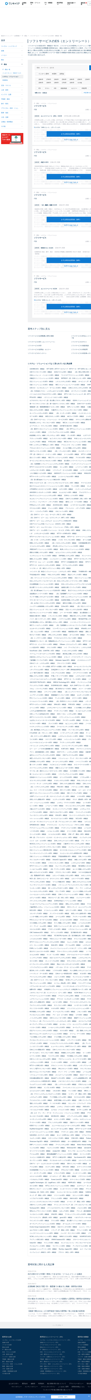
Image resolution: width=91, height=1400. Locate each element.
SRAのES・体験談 (60, 704)
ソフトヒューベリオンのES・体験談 (41, 1075)
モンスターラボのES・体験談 (39, 1116)
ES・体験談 (48, 3)
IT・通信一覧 (6, 69)
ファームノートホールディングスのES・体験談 (45, 654)
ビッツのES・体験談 (36, 806)
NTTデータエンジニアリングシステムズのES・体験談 (47, 942)
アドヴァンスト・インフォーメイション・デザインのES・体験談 (68, 825)
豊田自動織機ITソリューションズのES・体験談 (62, 1154)
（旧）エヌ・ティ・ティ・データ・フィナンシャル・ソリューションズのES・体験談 (57, 1113)
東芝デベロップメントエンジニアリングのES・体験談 (47, 793)
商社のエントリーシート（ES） (49, 1347)
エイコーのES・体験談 (60, 1002)
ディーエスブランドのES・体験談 (64, 1011)
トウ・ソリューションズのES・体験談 (42, 802)
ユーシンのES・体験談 (37, 707)
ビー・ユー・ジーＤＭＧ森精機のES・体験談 (44, 749)
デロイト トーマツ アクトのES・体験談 (64, 1065)
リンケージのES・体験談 (59, 1062)
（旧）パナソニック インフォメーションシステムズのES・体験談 (51, 578)
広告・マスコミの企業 (9, 1352)
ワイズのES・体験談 (36, 739)
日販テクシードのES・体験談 (79, 1122)
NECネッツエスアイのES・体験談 (74, 422)
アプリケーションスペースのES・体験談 (43, 996)
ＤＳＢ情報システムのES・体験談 (41, 923)
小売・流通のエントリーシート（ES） (51, 1369)
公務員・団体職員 (7, 122)
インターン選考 (44, 74)
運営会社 (25, 1383)
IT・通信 (4, 64)
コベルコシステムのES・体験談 (40, 546)
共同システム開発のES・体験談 (40, 799)
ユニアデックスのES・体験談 (39, 695)
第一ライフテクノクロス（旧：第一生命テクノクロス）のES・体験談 (52, 404)
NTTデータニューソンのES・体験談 (41, 866)
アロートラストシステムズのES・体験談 (70, 951)
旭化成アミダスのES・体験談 (60, 1078)
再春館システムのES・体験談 (71, 1053)
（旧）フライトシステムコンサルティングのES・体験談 (48, 1094)
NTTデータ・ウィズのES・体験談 (75, 679)
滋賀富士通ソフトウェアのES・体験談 (73, 587)
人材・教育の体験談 (84, 1354)
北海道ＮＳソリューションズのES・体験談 (44, 777)
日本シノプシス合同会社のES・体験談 (42, 714)
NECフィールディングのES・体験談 (41, 625)
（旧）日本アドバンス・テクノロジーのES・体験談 (46, 980)
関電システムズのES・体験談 (39, 543)
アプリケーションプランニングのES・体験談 (44, 828)
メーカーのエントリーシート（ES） (51, 1345)
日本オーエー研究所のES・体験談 (66, 973)
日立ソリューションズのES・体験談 (41, 381)
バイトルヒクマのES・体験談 (39, 1110)
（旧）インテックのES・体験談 (65, 413)
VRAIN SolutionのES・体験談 (61, 1239)
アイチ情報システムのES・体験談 (61, 1097)
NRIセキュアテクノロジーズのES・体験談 (43, 1211)
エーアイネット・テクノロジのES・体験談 (44, 426)
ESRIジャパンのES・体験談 (39, 948)
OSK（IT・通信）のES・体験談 (78, 834)
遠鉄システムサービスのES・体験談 (41, 872)
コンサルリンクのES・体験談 (39, 1214)
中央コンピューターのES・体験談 (61, 939)
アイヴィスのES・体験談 (38, 863)
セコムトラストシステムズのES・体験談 (68, 552)
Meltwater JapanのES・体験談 (65, 660)
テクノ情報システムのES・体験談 (65, 923)
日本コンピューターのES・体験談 (61, 1018)
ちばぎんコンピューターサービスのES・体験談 (45, 720)
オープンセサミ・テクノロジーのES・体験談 (44, 1053)
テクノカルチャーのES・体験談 (40, 859)
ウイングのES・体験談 (51, 1243)
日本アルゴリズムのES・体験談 (73, 755)
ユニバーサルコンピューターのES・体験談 (44, 742)
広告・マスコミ (6, 85)
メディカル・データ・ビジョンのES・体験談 (70, 967)
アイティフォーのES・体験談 (63, 711)
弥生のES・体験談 (57, 945)
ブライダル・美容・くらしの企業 (12, 1364)
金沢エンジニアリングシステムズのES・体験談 (45, 755)
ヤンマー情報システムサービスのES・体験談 (44, 597)
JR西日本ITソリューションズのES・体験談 (44, 549)
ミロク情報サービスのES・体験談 (41, 473)
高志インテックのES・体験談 (77, 574)
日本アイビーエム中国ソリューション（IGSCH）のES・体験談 (50, 524)
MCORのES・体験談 (58, 1116)
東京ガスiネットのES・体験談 (55, 416)
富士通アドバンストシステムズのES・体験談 (44, 587)
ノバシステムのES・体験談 (38, 1018)
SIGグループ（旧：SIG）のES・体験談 (61, 897)
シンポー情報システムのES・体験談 (41, 916)
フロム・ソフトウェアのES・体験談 (41, 689)
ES (40, 88)
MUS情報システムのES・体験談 (40, 1011)
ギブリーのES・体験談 (79, 698)
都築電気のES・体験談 (75, 631)
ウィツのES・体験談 (75, 1091)
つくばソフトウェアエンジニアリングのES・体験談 (46, 904)
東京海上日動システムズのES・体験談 (75, 654)
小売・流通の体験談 (84, 1369)
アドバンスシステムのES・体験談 (41, 977)
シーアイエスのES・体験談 (38, 812)
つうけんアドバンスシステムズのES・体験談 (64, 1043)
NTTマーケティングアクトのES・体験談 (43, 476)
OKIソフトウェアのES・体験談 (77, 793)
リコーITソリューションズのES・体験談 (66, 628)
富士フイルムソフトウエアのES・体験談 (43, 1072)
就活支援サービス (71, 3)
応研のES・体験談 (36, 1087)
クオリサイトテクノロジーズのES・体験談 (72, 1081)
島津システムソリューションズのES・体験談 (74, 549)
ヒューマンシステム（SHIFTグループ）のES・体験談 (68, 1046)
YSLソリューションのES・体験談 (41, 983)
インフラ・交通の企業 (9, 1357)
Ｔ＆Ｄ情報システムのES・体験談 (41, 1037)
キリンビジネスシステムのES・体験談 (78, 806)
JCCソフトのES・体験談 (68, 790)
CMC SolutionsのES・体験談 (39, 932)
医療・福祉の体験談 (84, 1366)
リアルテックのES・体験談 (38, 1043)
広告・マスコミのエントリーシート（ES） (53, 1352)
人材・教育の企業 (7, 1354)
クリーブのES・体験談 (74, 831)
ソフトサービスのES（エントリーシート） (42, 342)
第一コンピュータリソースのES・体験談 (43, 774)
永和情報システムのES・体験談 (40, 761)
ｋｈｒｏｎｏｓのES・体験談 (39, 818)
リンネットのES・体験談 (38, 888)
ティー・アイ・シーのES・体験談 (69, 1072)
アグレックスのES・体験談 (38, 438)
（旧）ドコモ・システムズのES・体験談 (43, 540)
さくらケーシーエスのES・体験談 (66, 1075)
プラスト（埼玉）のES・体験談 (68, 1252)
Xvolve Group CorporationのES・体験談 (42, 1227)
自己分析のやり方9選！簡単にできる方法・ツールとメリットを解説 (55, 1274)
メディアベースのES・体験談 (76, 1040)
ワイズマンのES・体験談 (56, 1056)
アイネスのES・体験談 (83, 457)
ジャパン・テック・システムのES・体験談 (44, 783)
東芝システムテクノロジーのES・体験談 (43, 758)
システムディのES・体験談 (38, 1097)
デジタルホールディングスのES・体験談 (63, 1160)
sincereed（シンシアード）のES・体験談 (43, 1249)
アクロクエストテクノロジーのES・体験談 (68, 638)
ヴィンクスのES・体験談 (38, 834)
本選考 (54, 74)
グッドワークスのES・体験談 (59, 913)
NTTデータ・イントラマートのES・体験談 (43, 644)
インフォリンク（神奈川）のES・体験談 (43, 1252)
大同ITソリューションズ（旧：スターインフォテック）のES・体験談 (52, 796)
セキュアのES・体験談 (66, 1211)
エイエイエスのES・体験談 (69, 920)
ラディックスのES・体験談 (60, 932)
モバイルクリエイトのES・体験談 (62, 818)
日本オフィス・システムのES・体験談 (42, 663)
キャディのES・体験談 (52, 1167)
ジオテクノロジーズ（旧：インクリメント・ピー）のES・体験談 (51, 992)
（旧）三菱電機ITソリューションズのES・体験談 (71, 594)
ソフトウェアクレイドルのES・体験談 (70, 774)
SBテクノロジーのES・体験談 (77, 1163)
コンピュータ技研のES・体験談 (40, 1157)
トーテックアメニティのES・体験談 (72, 733)
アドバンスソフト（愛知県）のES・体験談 (44, 1217)
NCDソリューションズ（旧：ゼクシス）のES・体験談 (71, 926)
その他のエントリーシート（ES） (50, 1373)
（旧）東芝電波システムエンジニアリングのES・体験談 (48, 730)
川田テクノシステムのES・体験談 (41, 1205)
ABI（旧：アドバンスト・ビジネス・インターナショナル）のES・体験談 (53, 837)
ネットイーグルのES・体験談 (55, 961)
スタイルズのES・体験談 (38, 929)
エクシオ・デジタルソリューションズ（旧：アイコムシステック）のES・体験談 (56, 821)
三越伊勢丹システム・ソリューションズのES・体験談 (47, 907)
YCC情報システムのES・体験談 (77, 1056)
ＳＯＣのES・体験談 (66, 1030)
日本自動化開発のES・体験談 (39, 1078)
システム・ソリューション (10, 76)
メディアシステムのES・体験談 (77, 1116)
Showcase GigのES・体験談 (39, 1141)
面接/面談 (64, 88)
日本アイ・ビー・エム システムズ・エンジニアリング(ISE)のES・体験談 (53, 521)
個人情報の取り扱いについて (56, 1383)
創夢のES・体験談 (36, 989)
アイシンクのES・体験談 (59, 1198)
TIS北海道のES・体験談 (38, 574)
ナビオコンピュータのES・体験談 (61, 764)
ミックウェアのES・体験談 (38, 958)
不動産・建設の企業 (8, 1359)
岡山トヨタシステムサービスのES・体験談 (71, 964)
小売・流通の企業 (7, 1369)
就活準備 (60, 3)
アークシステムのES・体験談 (65, 1144)
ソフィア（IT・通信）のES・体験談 (63, 1230)
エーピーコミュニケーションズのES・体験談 (44, 1132)
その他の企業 (6, 1373)
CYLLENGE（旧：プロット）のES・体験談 (44, 733)
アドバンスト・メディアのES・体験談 (78, 508)
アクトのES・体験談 (58, 1220)
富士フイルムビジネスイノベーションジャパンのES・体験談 (49, 486)
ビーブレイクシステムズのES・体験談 (42, 964)
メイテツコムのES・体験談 (67, 619)
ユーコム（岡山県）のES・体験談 (65, 983)
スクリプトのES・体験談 (53, 739)
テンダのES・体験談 (74, 435)
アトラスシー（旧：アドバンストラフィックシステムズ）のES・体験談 (53, 1021)
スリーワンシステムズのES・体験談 (41, 768)
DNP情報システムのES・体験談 (69, 555)
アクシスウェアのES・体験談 (39, 685)
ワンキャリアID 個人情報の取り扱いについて (57, 1390)
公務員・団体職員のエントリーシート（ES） (53, 1371)
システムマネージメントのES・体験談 (59, 707)
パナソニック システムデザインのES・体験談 (44, 746)
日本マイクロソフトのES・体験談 (41, 372)
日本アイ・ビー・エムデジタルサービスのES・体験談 (47, 1163)
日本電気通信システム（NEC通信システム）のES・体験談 (49, 622)
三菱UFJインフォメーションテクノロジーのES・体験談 (69, 410)
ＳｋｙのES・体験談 (66, 467)
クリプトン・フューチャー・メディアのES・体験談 (46, 502)
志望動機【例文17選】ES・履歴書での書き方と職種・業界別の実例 (55, 1286)
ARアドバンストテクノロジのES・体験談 (43, 717)
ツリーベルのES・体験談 (62, 1195)
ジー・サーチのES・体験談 (69, 612)
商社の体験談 (82, 1347)
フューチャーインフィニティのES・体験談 (44, 853)
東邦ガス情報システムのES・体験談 (74, 603)
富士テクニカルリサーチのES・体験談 (42, 951)
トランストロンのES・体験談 (58, 616)
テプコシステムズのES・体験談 (73, 565)
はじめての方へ (14, 1383)
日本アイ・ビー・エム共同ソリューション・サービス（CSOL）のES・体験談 (55, 530)
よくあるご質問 (63, 1386)
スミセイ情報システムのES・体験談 (74, 448)
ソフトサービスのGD (34, 345)
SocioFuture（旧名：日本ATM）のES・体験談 (45, 651)
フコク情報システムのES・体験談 (65, 1037)
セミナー (74, 88)
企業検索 (24, 3)
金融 (2, 51)
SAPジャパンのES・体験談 (76, 407)
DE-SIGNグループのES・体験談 (65, 689)
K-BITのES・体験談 (67, 749)
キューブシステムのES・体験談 (65, 866)
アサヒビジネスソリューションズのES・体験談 (45, 448)
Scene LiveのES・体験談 (59, 1179)
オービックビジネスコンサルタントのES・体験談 (46, 460)
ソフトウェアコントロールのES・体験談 (61, 432)
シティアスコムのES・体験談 (39, 669)
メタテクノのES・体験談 (78, 1062)
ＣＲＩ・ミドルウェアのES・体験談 (41, 511)
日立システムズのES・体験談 (39, 410)
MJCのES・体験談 (36, 910)
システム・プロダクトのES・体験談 (69, 1106)
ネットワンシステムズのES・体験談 (41, 413)
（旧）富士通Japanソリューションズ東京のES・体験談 (48, 479)
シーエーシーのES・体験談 (54, 806)
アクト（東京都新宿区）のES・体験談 (42, 752)
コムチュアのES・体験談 (38, 442)
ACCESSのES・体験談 (60, 505)
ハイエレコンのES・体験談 (56, 831)
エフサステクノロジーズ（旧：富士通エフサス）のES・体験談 (50, 400)
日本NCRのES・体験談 (57, 1141)
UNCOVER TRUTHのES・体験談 (40, 682)
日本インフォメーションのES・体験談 (70, 894)
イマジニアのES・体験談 (62, 1173)
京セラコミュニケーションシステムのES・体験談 (46, 495)
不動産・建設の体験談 (84, 1359)
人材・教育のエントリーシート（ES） (51, 1354)
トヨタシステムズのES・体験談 (72, 651)
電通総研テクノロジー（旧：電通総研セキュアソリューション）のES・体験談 (55, 641)
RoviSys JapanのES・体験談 (68, 1249)
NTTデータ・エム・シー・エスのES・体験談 (44, 562)
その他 (79, 82)
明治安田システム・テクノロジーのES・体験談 (45, 422)
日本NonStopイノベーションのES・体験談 (68, 901)
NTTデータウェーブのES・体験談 (41, 704)
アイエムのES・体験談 (37, 1154)
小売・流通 (4, 117)
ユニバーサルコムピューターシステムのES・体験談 (68, 1125)
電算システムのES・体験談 (38, 1103)
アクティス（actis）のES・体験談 (72, 1132)
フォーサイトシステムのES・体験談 (41, 815)
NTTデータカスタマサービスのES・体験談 (43, 467)
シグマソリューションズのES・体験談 (42, 999)
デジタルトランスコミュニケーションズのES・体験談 (47, 1040)
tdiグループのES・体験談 (75, 416)
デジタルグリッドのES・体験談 (40, 1246)
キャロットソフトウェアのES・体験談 (65, 809)
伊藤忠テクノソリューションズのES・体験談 (44, 378)
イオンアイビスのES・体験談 (60, 673)
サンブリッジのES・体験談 (38, 1160)
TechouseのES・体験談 (37, 1208)
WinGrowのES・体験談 (74, 1148)
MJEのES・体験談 (36, 692)
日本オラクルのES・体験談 (63, 372)
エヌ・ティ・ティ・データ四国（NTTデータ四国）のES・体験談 (51, 666)
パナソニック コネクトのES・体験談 (56, 397)
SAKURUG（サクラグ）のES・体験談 (42, 1135)
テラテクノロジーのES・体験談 (65, 872)
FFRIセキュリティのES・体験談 (40, 505)
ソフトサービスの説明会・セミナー (39, 349)
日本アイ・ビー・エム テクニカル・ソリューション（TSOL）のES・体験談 (54, 527)
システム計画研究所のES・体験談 (41, 711)
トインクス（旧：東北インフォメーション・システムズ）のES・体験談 (53, 571)
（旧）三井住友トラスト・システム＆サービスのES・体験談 (49, 391)
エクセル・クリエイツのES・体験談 (63, 1110)
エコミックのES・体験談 (62, 1119)
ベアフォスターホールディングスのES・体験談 (45, 986)
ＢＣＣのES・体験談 (36, 961)
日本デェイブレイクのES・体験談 (41, 451)
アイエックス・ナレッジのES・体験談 (73, 445)
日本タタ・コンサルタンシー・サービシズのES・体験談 (48, 388)
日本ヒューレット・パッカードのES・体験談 (44, 375)
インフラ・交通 (6, 94)
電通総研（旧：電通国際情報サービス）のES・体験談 (47, 407)
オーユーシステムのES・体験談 (63, 761)
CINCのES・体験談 (77, 1138)
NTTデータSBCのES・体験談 (39, 1065)
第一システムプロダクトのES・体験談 (60, 888)
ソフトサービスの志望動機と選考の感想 (41, 336)
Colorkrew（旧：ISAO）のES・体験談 (42, 1192)
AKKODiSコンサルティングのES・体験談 (43, 492)
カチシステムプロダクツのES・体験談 (42, 1106)
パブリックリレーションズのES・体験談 (72, 717)
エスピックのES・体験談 (38, 432)
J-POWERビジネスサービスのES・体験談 (43, 489)
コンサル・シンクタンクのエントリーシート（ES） (55, 1340)
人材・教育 (4, 90)
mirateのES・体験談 (59, 1151)
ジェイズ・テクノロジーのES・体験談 (73, 1233)
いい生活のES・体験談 (37, 647)
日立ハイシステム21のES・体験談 (77, 609)
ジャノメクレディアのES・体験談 (41, 935)
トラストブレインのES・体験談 (58, 863)
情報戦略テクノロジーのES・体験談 (63, 695)
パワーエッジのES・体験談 (80, 787)
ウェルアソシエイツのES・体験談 (41, 1084)
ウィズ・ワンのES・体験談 (56, 954)
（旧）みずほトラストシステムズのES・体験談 (45, 603)
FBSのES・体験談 (63, 787)
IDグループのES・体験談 (38, 635)
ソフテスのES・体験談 (60, 970)
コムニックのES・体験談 (75, 942)
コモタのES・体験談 (59, 1091)
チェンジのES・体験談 (55, 508)
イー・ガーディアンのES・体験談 (41, 1173)
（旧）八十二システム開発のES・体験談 (43, 736)
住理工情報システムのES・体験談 (65, 1100)
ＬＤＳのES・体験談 (84, 796)
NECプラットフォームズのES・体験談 (60, 457)
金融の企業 (5, 1342)
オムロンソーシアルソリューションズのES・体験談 (46, 499)
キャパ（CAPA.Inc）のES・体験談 (68, 1135)
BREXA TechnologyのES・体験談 (64, 682)
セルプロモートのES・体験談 (39, 1230)
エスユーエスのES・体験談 (38, 1176)
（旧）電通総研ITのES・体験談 (40, 875)
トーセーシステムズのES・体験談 (59, 1027)
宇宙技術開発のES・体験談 (67, 856)
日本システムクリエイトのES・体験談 (66, 841)
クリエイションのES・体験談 (53, 910)
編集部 (33, 1383)
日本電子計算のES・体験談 (69, 426)
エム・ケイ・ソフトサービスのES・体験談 (44, 790)
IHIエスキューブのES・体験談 (68, 1068)
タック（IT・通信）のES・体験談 (41, 1195)
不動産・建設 (5, 99)
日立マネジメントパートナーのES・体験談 (44, 612)
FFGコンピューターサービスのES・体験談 (44, 920)
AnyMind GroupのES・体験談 (39, 1129)
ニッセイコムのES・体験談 (38, 869)
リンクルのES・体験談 (37, 1148)
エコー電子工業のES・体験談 (39, 673)
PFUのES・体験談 (36, 397)
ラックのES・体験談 (78, 486)
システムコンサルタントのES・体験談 (70, 736)
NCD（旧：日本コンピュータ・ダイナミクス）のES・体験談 (49, 878)
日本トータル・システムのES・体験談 (69, 714)
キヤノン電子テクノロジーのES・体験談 (43, 1068)
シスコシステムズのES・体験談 (65, 381)
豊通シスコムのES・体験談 (38, 559)
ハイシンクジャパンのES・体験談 (75, 739)
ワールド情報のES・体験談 (61, 882)
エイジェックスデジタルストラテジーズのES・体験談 (47, 1201)
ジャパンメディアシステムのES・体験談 (75, 746)
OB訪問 (84, 88)
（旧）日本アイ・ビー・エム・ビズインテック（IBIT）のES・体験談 (52, 517)
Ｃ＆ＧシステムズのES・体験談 (64, 780)
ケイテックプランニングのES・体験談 (42, 726)
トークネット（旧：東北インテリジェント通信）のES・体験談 (50, 568)
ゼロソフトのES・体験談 (74, 910)
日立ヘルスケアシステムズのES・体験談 (63, 958)
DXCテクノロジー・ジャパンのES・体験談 (44, 1189)
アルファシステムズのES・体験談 (41, 1005)
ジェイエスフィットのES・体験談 (61, 559)
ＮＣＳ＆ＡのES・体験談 (82, 1097)
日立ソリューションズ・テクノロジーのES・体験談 (46, 609)
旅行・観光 (4, 103)
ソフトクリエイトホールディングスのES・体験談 (46, 679)
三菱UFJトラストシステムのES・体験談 (76, 844)
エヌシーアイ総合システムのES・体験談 (65, 875)
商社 (2, 60)
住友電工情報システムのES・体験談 (73, 600)
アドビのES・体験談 (36, 1167)
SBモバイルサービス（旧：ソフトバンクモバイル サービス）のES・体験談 (54, 483)
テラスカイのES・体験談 (38, 508)
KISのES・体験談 (61, 815)
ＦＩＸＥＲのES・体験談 (58, 1103)
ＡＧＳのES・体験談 (58, 1008)
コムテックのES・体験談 (38, 1138)
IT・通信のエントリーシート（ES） (50, 1349)
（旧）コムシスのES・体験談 (39, 631)
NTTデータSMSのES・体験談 (66, 533)
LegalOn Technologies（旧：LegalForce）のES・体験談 (48, 1182)
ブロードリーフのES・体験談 (66, 663)
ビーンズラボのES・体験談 (69, 777)
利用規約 (41, 1383)
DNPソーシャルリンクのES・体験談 (41, 1144)
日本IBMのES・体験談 (37, 369)
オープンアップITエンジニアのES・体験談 (43, 1024)
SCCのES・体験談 (82, 818)
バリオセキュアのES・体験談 (39, 1179)
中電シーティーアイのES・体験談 (62, 676)
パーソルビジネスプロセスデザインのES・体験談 (46, 394)
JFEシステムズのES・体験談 (57, 635)
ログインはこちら (70, 139)
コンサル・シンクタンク (9, 46)
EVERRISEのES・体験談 (59, 685)
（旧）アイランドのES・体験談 (60, 869)
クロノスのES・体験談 (54, 647)
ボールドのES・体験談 (77, 635)
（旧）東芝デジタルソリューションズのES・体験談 (46, 429)
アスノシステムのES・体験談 (58, 1122)
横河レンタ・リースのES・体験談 (77, 502)
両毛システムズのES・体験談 (75, 904)
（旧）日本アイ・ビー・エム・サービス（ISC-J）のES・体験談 (50, 514)
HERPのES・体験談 (74, 1182)
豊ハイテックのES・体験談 (38, 764)
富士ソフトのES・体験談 (38, 457)
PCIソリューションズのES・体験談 (41, 698)
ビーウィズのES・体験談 (38, 1056)
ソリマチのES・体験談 (37, 831)
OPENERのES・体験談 (37, 825)
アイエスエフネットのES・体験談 (41, 1100)
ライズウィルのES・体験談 (72, 720)
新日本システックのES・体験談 (40, 970)
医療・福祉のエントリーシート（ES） (51, 1366)
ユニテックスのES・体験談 (61, 799)
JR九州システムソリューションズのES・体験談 (68, 546)
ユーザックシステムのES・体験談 (41, 1119)
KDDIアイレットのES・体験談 (39, 1125)
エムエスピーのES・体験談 (68, 492)
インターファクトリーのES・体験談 (72, 1189)
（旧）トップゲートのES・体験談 (41, 638)
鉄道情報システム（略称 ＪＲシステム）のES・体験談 (47, 435)
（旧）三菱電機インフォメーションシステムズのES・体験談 (49, 464)
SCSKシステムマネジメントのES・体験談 (43, 1236)
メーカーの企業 (7, 1345)
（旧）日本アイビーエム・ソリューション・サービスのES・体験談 (51, 419)
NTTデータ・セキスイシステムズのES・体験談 (45, 565)
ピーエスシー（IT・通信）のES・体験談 (63, 1176)
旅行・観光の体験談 (84, 1361)
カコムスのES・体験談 (37, 954)
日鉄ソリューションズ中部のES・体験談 (43, 856)
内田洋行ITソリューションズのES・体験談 (68, 473)
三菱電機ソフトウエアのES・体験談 (41, 660)
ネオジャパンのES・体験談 (64, 511)
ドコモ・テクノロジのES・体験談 (69, 540)
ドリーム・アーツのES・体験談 (80, 1034)
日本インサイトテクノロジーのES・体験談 (67, 1049)
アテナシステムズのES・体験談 (40, 882)
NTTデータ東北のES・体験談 (62, 1157)
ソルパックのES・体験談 (62, 977)
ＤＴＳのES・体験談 (36, 416)
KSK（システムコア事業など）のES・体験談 (44, 445)
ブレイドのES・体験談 (55, 723)
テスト (47, 88)
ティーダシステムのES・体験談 (78, 730)
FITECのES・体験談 (55, 442)
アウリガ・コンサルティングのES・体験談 (71, 999)
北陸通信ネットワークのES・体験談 (41, 594)
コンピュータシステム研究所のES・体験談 (74, 853)
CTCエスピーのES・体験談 (70, 1170)
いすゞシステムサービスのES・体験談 (42, 533)
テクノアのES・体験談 (62, 891)
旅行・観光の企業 (7, 1361)
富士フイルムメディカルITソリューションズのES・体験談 (49, 1034)
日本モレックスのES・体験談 (73, 495)
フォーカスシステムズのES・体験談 (41, 891)
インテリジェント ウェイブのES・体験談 (43, 555)
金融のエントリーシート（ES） (49, 1342)
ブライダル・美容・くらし (9, 108)
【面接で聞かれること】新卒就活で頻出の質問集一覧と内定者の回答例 (56, 1311)
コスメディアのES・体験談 (38, 913)
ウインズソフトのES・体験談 (39, 1220)
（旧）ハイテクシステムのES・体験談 (42, 787)
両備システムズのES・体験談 (39, 676)
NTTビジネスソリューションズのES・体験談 (60, 1186)
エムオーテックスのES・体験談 (40, 628)
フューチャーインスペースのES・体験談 (43, 885)
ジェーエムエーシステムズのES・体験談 (43, 894)
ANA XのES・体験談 (76, 1198)
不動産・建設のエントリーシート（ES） (52, 1359)
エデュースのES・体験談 (38, 897)
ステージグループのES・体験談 (58, 1138)
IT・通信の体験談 (83, 1349)
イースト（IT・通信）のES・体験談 (79, 1201)
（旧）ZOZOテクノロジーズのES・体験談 (69, 701)
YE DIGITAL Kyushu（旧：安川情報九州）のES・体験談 (72, 935)
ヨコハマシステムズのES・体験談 (41, 780)
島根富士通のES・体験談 (38, 616)
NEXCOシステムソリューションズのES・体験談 (45, 844)
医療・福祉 (4, 113)
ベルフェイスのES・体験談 (56, 1148)
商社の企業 (5, 1347)
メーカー (4, 55)
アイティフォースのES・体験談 (71, 828)
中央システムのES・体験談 (57, 574)
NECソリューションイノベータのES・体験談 (70, 385)
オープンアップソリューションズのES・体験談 (45, 1224)
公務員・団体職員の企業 (9, 1371)
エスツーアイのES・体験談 (80, 878)
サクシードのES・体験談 (81, 1195)
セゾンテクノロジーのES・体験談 (61, 438)
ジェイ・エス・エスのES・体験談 (41, 841)
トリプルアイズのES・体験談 (39, 1198)
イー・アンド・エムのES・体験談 (41, 926)
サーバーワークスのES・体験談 (40, 1151)
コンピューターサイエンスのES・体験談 (70, 1192)
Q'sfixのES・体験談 (67, 606)
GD (55, 88)
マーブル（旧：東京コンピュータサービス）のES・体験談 (49, 771)
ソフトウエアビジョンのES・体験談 (41, 967)
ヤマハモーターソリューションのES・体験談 (44, 600)
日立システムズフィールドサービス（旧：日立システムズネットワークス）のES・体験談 (59, 581)
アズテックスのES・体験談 (57, 929)
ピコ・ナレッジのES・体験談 (39, 945)
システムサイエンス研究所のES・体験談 (43, 1081)
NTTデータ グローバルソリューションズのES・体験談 (47, 537)
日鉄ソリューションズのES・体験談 (41, 385)
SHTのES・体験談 (69, 1167)
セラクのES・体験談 (66, 489)
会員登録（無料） (63, 1397)
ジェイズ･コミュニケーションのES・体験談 (44, 1233)
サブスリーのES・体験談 (38, 723)
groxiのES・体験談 (66, 1217)
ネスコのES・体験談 (36, 1186)
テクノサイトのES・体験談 (63, 1005)
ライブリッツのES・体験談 (61, 1246)
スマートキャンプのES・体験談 (80, 1179)
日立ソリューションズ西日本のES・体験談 (44, 850)
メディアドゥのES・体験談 (53, 692)
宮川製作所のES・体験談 (79, 932)
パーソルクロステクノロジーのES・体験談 (61, 1208)
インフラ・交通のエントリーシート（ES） (53, 1357)
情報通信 (5, 80)
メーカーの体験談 (83, 1345)
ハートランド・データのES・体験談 (41, 973)
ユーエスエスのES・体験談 (57, 834)
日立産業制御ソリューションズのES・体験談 (44, 584)
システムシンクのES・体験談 (39, 1062)
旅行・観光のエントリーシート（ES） (51, 1361)
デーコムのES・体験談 (72, 945)
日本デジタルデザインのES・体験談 (61, 812)
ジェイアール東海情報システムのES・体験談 (44, 606)
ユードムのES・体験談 (62, 916)
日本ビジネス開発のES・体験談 (40, 1049)
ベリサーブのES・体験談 (38, 1027)
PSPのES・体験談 (74, 704)
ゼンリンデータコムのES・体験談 (62, 1129)
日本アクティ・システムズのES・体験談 (70, 752)
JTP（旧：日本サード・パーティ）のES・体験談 (46, 454)
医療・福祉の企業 (7, 1366)
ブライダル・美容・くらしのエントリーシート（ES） (56, 1364)
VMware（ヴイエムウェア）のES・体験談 (73, 644)
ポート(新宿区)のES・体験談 (77, 1141)
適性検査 (83, 3)
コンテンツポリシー (31, 1386)
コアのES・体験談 (82, 1015)
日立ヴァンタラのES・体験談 (67, 1227)
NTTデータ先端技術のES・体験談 (72, 562)
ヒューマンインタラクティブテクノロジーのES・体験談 (48, 847)
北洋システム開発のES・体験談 (40, 1002)
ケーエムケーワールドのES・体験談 (41, 701)
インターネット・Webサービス (11, 73)
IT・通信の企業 (6, 1349)
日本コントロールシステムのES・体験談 (43, 1059)
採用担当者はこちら (78, 1386)
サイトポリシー (17, 1386)
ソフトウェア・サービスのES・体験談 (65, 470)
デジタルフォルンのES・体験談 (40, 1015)
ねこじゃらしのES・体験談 (74, 723)
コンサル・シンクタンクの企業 (11, 1340)
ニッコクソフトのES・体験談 (39, 1046)
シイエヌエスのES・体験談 (38, 939)
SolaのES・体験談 (36, 1243)
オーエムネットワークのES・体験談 (74, 1224)
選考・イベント (35, 3)
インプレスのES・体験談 (52, 1087)
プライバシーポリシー (76, 1383)
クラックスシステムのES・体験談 (41, 901)
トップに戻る (57, 1325)
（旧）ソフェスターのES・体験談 (65, 451)
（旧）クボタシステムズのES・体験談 (63, 543)
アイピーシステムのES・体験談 (68, 996)
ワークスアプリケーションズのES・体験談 (75, 375)
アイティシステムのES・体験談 (70, 742)
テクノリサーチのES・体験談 (39, 1008)
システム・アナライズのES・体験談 (69, 802)
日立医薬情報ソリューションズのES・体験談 (44, 1170)
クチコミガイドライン (48, 1386)
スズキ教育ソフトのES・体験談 (80, 771)
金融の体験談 (82, 1342)
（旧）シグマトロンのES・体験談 (65, 1084)
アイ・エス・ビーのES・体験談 (63, 1015)
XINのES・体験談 (57, 1214)
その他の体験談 (82, 1373)
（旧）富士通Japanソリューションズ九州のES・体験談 (48, 590)
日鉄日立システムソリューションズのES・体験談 (46, 657)
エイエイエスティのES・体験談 (40, 1091)
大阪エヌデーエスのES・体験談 (40, 809)
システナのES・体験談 (58, 631)
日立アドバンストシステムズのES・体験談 (44, 1030)
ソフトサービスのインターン (37, 353)
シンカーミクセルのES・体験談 (68, 476)
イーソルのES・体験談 (71, 454)
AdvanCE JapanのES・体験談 (62, 859)
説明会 (62, 74)
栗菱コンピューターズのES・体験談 (67, 768)
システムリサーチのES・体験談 (40, 470)
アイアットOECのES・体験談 (39, 1239)
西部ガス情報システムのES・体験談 (41, 552)
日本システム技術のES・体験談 (70, 783)
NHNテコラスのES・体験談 (68, 1236)
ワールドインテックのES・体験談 (68, 726)
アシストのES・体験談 (62, 698)
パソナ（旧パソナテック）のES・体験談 (43, 619)
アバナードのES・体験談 (38, 1122)
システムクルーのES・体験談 (81, 863)
